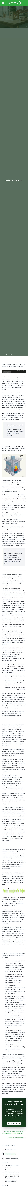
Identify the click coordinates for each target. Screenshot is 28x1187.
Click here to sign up (14, 1123)
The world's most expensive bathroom (12, 1166)
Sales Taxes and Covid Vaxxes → (17, 1137)
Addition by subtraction (12, 1158)
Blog (11, 354)
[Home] (6, 354)
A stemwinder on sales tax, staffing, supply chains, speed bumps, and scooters (12, 1176)
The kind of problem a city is (12, 1172)
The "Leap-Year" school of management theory (11, 1180)
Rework (7, 1169)
